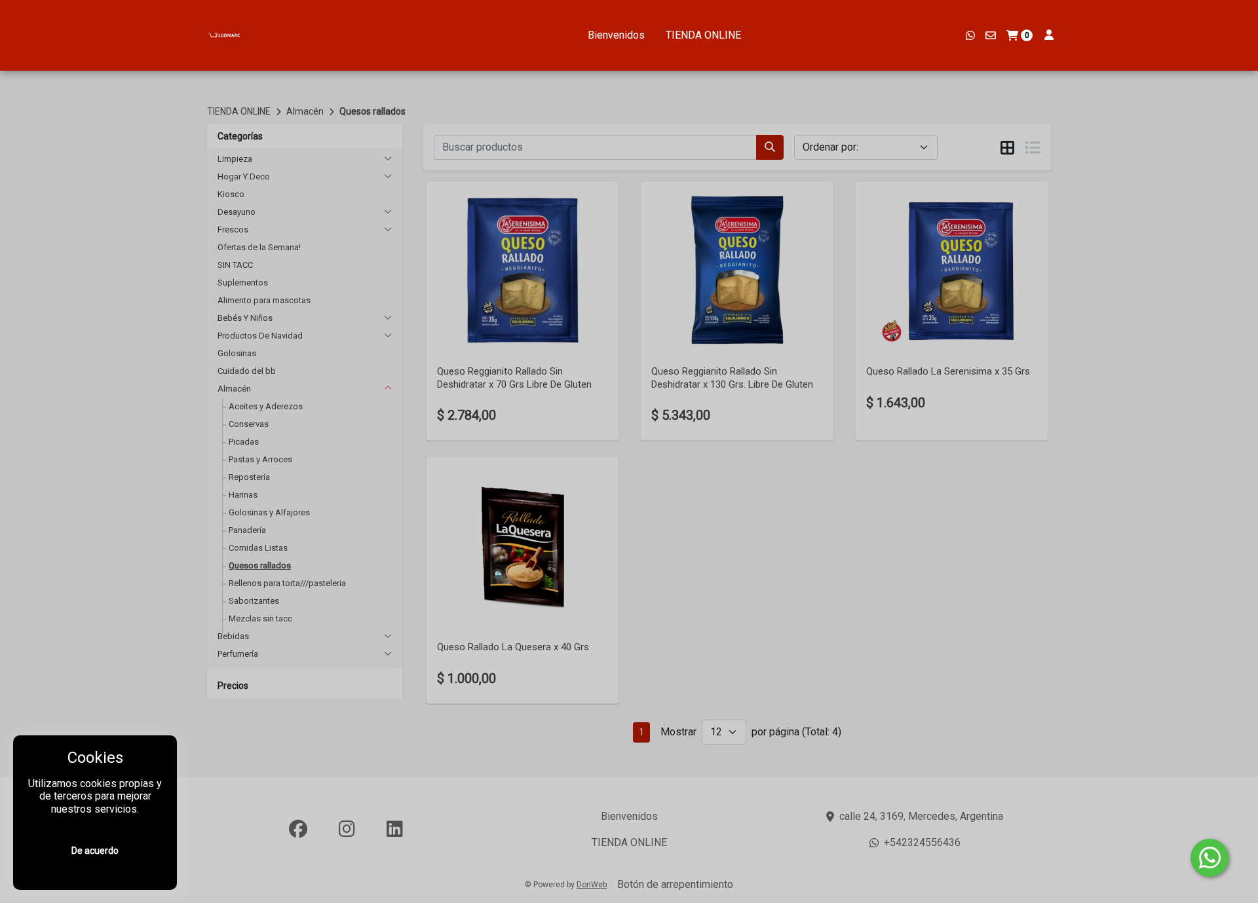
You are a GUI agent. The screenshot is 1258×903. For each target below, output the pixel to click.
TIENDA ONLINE (703, 35)
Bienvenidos (616, 35)
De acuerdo (95, 850)
